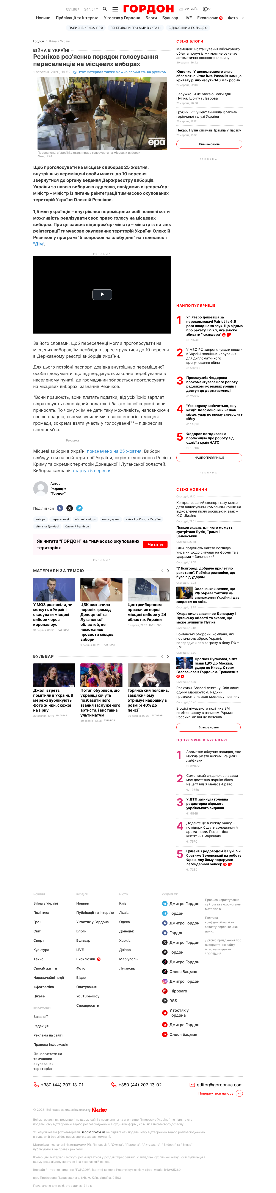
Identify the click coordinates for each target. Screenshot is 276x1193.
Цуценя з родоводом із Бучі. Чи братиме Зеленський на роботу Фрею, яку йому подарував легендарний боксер (213, 857)
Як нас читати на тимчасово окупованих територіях (47, 1061)
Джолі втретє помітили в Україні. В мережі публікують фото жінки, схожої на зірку (53, 700)
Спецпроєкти (87, 1005)
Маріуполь (128, 959)
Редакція (41, 1026)
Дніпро (125, 950)
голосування (110, 519)
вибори (40, 519)
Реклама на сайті (48, 1035)
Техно (38, 959)
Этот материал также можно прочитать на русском (122, 72)
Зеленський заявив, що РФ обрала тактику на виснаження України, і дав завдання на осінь (207, 595)
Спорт (38, 940)
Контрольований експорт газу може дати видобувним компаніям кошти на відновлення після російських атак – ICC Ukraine (208, 509)
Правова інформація (50, 1044)
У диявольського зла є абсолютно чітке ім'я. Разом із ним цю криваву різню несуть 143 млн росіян (209, 75)
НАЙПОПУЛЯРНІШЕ (196, 305)
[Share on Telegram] (79, 508)
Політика (63, 629)
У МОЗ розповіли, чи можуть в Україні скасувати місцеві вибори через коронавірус (52, 614)
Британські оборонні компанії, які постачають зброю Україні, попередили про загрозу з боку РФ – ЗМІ (207, 640)
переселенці (60, 519)
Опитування (86, 987)
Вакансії (40, 1016)
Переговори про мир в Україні (135, 28)
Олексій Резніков (77, 526)
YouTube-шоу (87, 996)
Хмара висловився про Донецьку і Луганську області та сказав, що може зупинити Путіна (206, 617)
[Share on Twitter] (69, 508)
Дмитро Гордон (184, 903)
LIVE (187, 18)
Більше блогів (209, 144)
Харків (124, 940)
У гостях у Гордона (122, 18)
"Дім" (38, 244)
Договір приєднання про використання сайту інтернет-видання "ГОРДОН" (223, 947)
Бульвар (170, 18)
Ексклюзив (208, 18)
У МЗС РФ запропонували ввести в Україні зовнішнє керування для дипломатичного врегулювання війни (214, 356)
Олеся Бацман (183, 971)
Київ (123, 903)
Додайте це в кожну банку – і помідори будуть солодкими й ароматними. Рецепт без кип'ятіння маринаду (212, 829)
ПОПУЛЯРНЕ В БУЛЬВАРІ (201, 740)
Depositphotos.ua (93, 1132)
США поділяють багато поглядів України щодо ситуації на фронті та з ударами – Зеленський (207, 552)
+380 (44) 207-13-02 (140, 1084)
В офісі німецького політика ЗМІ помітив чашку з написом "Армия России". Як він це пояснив (204, 712)
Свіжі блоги (190, 41)
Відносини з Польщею (188, 28)
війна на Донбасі (47, 526)
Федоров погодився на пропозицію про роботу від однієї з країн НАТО (210, 438)
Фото (233, 18)
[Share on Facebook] (60, 508)
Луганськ (127, 968)
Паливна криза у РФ (86, 28)
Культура (41, 950)
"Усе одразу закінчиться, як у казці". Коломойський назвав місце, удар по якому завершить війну (214, 412)
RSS (173, 1000)
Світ (37, 931)
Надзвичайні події (48, 977)
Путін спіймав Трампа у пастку (209, 130)
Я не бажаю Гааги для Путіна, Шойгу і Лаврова (203, 96)
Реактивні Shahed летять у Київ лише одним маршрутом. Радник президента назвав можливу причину (208, 692)
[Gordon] (148, 9)
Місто (123, 894)
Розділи (82, 894)
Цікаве (39, 996)
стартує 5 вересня (92, 470)
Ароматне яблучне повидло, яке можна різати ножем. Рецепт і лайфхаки (213, 756)
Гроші (38, 922)
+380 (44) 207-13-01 (62, 1084)
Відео (81, 977)
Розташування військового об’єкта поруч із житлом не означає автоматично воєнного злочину (208, 53)
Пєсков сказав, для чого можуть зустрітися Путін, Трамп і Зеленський (204, 531)
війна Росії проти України (143, 519)
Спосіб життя (45, 968)
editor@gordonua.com (220, 1084)
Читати (155, 544)
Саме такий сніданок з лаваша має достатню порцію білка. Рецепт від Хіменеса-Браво (212, 779)
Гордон (38, 41)
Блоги (151, 18)
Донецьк (126, 931)
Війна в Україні (59, 41)
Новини (43, 18)
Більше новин (209, 727)
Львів (124, 912)
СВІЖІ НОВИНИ (191, 489)
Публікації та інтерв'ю (77, 18)
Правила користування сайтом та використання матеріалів (223, 904)
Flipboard (178, 991)
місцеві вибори (85, 519)
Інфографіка (43, 987)
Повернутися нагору (216, 1093)
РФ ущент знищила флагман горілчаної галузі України (206, 114)
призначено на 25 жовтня (114, 451)
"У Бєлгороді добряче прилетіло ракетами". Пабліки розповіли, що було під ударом (205, 572)
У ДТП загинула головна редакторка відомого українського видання (207, 803)
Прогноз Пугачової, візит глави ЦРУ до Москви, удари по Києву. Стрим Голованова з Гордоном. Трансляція (207, 665)
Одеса (124, 922)
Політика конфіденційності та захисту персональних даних (221, 924)
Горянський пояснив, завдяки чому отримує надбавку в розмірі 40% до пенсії (148, 700)
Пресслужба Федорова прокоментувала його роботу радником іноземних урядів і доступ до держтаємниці (212, 384)
